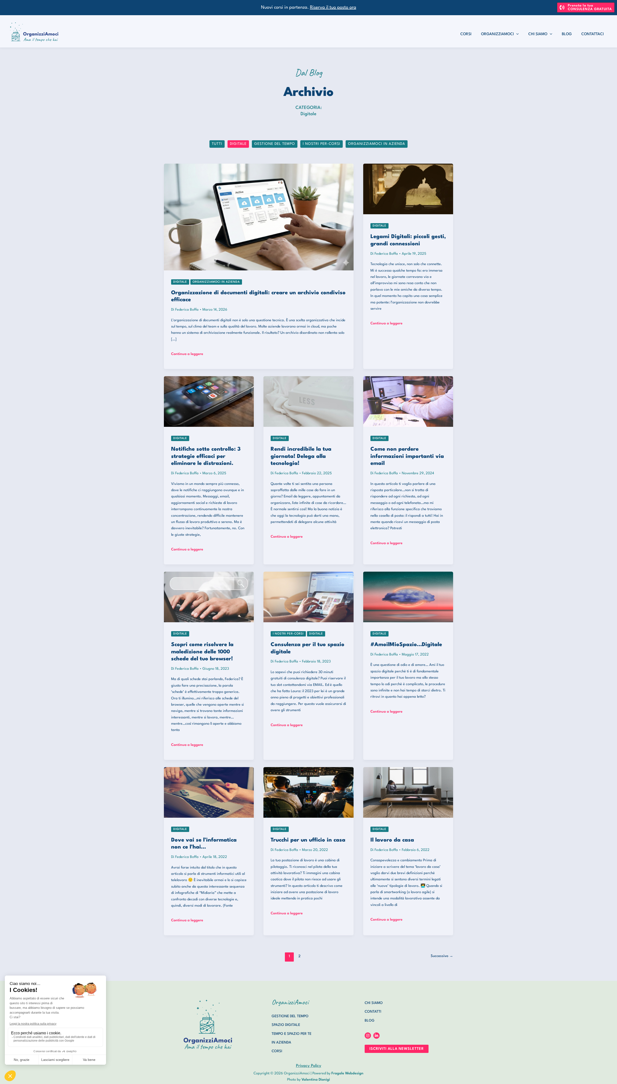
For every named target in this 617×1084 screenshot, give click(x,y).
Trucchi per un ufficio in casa (308, 840)
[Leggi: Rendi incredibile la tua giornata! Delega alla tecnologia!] (308, 401)
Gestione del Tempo (274, 144)
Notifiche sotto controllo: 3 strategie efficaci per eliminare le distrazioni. (206, 456)
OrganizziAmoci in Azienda (376, 144)
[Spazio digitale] (286, 1025)
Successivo (442, 956)
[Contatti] (373, 1012)
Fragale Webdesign (347, 1073)
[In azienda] (281, 1043)
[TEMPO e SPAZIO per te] (291, 1034)
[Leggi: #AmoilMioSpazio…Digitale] (408, 597)
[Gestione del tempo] (290, 1016)
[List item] (368, 1035)
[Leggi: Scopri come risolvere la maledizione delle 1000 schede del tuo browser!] (209, 597)
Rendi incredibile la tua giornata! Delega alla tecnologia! (301, 456)
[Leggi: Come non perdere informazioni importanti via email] (408, 401)
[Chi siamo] (374, 1003)
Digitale (238, 144)
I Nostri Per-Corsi (321, 144)
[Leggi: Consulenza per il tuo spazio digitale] (308, 597)
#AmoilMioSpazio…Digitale (406, 644)
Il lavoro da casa (392, 840)
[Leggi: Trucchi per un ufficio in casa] (308, 792)
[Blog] (370, 1021)
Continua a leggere (187, 354)
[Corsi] (277, 1051)
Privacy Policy (308, 1066)
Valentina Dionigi (316, 1080)
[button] (586, 7)
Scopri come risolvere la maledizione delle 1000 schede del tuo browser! (202, 652)
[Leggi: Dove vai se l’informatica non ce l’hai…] (209, 792)
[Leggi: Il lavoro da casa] (408, 792)
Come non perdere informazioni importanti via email (407, 456)
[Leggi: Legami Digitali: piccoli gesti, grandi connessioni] (408, 189)
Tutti (217, 144)
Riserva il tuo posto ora (333, 7)
